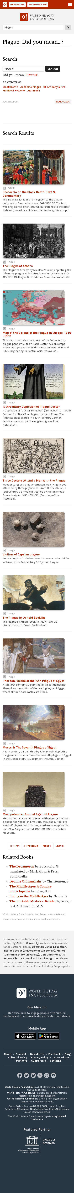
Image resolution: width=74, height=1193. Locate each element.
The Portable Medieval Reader (32, 901)
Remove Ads (63, 101)
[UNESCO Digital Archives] (37, 1144)
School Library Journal (17, 958)
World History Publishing (21, 1092)
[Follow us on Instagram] (47, 1077)
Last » (59, 846)
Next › (47, 846)
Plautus (31, 75)
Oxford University (27, 943)
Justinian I (33, 90)
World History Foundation (19, 1087)
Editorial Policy (17, 1057)
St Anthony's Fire (54, 87)
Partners (21, 1060)
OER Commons (50, 954)
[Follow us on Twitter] (27, 1077)
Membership (17, 4)
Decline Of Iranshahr (25, 881)
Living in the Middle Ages (28, 896)
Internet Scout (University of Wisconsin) (29, 950)
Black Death (10, 87)
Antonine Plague (30, 87)
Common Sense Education (49, 946)
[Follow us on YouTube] (54, 1077)
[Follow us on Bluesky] (34, 1077)
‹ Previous (31, 846)
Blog (68, 1054)
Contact (20, 1054)
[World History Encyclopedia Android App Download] (48, 1036)
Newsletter (37, 1054)
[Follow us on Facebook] (20, 1077)
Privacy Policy (39, 1057)
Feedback (54, 1054)
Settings (55, 1060)
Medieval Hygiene (14, 90)
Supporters (38, 1060)
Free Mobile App (38, 4)
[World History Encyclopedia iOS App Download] (25, 1036)
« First (14, 846)
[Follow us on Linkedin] (40, 1077)
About (8, 1054)
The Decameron (21, 866)
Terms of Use (61, 1057)
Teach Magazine (48, 958)
